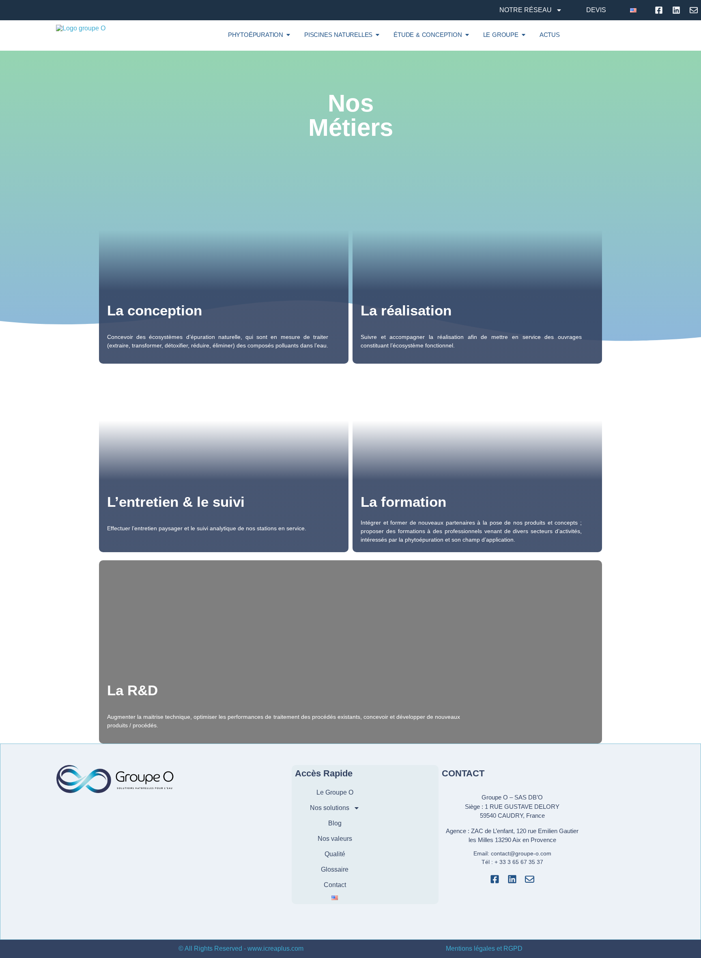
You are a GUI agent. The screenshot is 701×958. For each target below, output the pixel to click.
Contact (335, 884)
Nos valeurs (335, 838)
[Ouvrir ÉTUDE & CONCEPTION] (467, 35)
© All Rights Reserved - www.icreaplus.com (240, 948)
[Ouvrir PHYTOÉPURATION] (288, 35)
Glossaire (334, 869)
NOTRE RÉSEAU (525, 9)
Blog (335, 823)
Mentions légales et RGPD (484, 948)
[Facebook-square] (494, 879)
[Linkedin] (512, 879)
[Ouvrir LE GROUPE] (523, 35)
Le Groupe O (334, 792)
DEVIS (596, 9)
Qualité (335, 854)
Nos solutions (329, 807)
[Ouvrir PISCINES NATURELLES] (377, 35)
